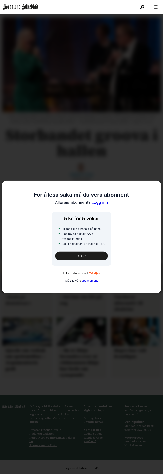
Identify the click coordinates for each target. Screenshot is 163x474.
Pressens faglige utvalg (45, 430)
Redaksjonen (93, 434)
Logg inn (81, 202)
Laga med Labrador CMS (81, 468)
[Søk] (142, 7)
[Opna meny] (156, 7)
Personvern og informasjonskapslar (52, 439)
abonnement (90, 280)
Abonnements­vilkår (43, 445)
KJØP (81, 256)
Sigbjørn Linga (94, 410)
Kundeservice (93, 438)
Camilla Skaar (93, 422)
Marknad (90, 441)
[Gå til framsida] (20, 7)
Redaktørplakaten (41, 434)
